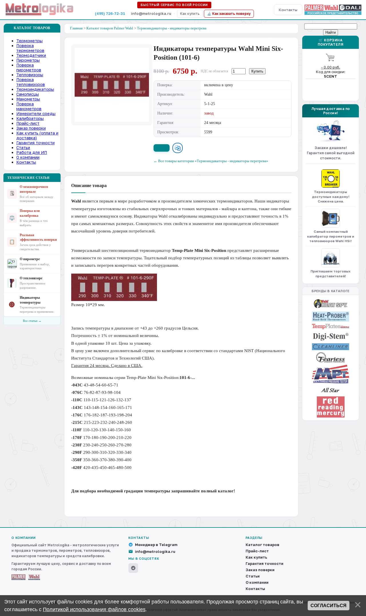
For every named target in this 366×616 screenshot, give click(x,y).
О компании (257, 582)
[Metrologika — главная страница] (40, 9)
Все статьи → (32, 320)
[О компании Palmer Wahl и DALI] (333, 10)
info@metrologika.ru (155, 551)
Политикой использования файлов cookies (94, 609)
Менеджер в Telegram (156, 544)
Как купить (190, 13)
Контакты (288, 9)
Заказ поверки (260, 569)
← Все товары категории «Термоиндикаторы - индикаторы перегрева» (211, 161)
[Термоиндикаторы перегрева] (330, 178)
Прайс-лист (257, 551)
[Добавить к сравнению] (177, 148)
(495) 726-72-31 (110, 13)
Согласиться (329, 605)
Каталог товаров (262, 544)
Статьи (253, 576)
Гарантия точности (264, 563)
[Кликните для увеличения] (111, 84)
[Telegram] (133, 568)
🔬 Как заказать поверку (229, 13)
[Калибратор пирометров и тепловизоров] (330, 218)
